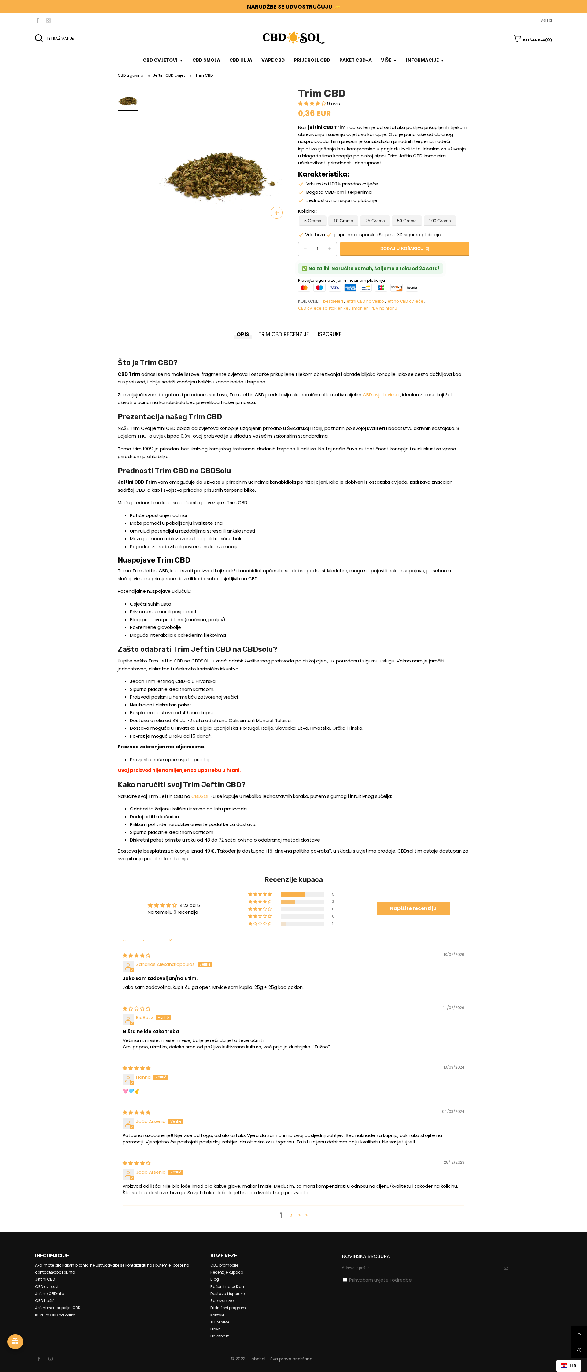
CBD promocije (224, 1265)
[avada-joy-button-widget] (15, 1341)
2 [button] (291, 1215)
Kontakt (217, 1315)
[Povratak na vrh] (579, 1334)
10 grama (343, 220)
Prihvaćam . (381, 1280)
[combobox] (568, 1366)
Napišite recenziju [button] (413, 908)
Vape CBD (273, 60)
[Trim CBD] (218, 154)
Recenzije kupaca (226, 1272)
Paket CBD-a (355, 60)
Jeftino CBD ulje (49, 1293)
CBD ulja (240, 60)
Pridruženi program (228, 1307)
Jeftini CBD (45, 1279)
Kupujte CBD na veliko (55, 1315)
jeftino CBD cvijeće (405, 301)
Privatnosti (220, 1336)
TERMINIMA (220, 1322)
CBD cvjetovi (160, 60)
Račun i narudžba (227, 1286)
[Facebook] (37, 20)
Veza (546, 20)
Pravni (216, 1329)
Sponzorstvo (222, 1300)
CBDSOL (200, 796)
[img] (136, 955)
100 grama (440, 220)
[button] (312, 103)
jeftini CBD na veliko (365, 301)
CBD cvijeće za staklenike (323, 308)
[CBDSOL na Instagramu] (50, 1359)
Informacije (422, 60)
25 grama (375, 220)
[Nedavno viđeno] (579, 1350)
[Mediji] (277, 213)
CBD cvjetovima (381, 394)
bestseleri (333, 301)
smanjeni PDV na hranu (374, 308)
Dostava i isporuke (227, 1293)
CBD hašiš (44, 1300)
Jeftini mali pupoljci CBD (57, 1307)
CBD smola (206, 60)
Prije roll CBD (312, 60)
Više (386, 60)
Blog (214, 1279)
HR (573, 1366)
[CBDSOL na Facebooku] (38, 1359)
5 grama (312, 220)
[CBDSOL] (293, 37)
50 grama (407, 220)
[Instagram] (48, 20)
